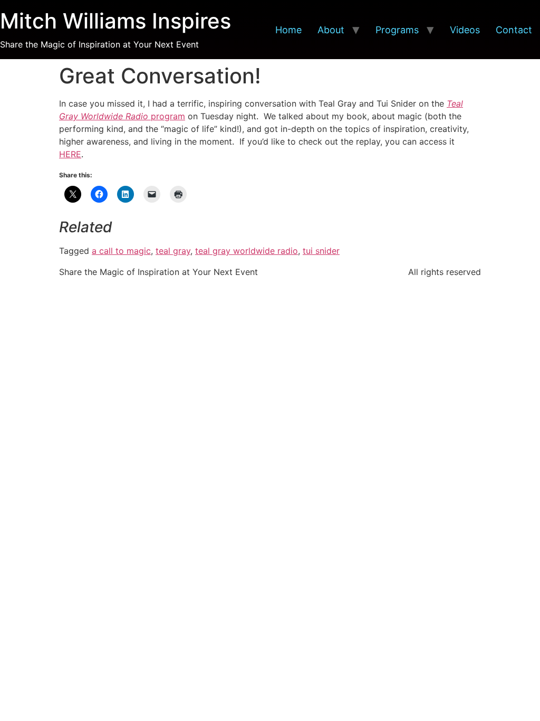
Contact (514, 29)
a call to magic (121, 250)
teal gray (173, 250)
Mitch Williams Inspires (115, 21)
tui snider (321, 250)
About (330, 29)
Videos (465, 29)
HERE (70, 154)
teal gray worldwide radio (246, 250)
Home (288, 29)
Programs (397, 29)
